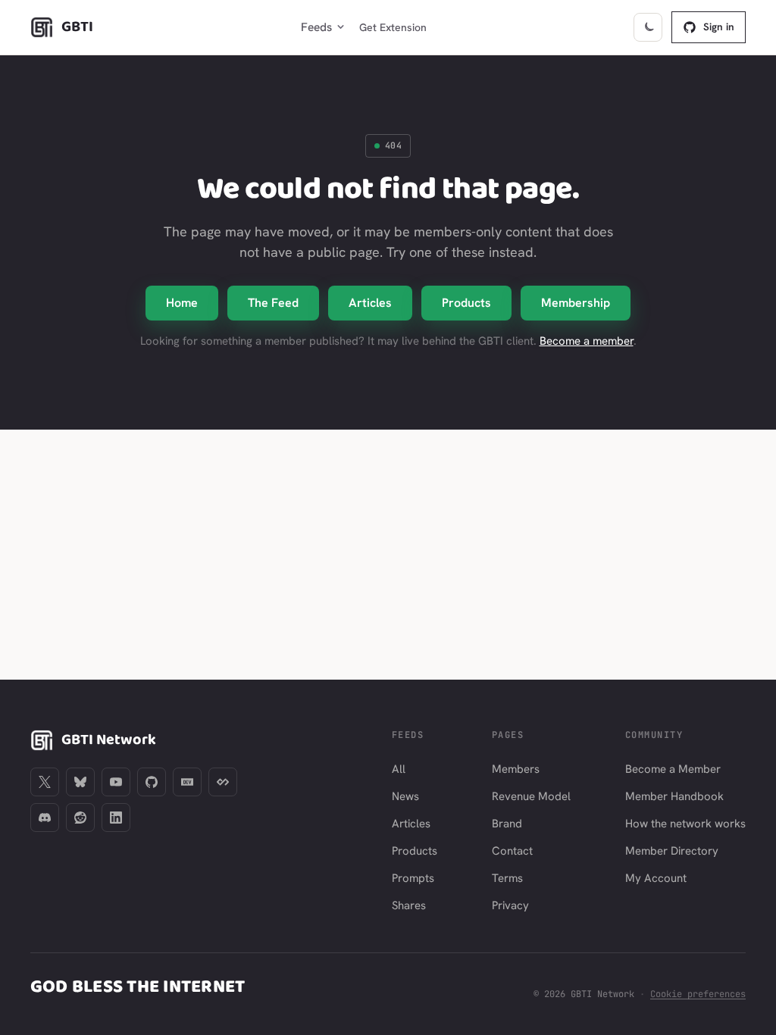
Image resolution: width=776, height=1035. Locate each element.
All (398, 769)
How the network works (685, 823)
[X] (44, 782)
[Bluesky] (80, 782)
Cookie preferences (698, 994)
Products (466, 303)
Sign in (718, 26)
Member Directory (671, 850)
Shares (409, 905)
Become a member (587, 341)
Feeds (316, 27)
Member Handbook (674, 796)
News (405, 796)
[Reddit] (80, 817)
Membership (575, 303)
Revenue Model (531, 796)
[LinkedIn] (116, 817)
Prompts (413, 878)
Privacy (510, 905)
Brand (507, 823)
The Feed (273, 303)
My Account (656, 878)
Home (182, 303)
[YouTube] (116, 782)
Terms (507, 878)
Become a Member (673, 769)
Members (516, 769)
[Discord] (44, 817)
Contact (512, 850)
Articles (370, 303)
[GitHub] (151, 782)
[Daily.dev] (222, 782)
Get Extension (393, 27)
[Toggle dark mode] (648, 27)
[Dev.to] (187, 782)
